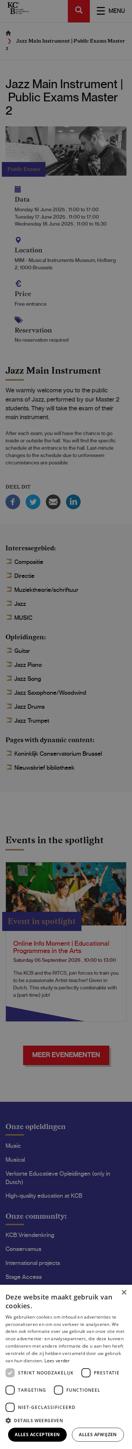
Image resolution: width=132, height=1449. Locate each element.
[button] (66, 1420)
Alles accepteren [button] (37, 1434)
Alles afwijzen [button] (98, 1434)
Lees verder (57, 1361)
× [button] (123, 1292)
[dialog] (66, 1367)
